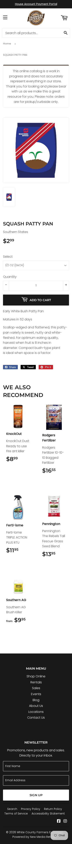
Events (36, 694)
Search (12, 809)
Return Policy (53, 809)
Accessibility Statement (48, 814)
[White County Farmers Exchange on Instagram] (65, 821)
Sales (36, 688)
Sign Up (36, 795)
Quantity (10, 276)
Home (7, 43)
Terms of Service (16, 814)
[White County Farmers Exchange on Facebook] (59, 821)
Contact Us (36, 717)
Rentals (36, 682)
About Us (36, 705)
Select (8, 256)
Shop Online (36, 676)
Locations (36, 711)
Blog (36, 700)
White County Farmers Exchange (40, 832)
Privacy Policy (30, 809)
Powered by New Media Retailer (34, 837)
